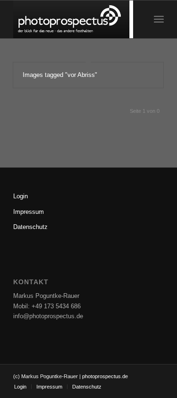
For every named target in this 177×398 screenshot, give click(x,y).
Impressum (28, 211)
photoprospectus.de (104, 376)
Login (20, 196)
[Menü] (159, 19)
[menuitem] (159, 19)
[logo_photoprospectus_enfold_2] (73, 19)
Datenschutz (30, 226)
